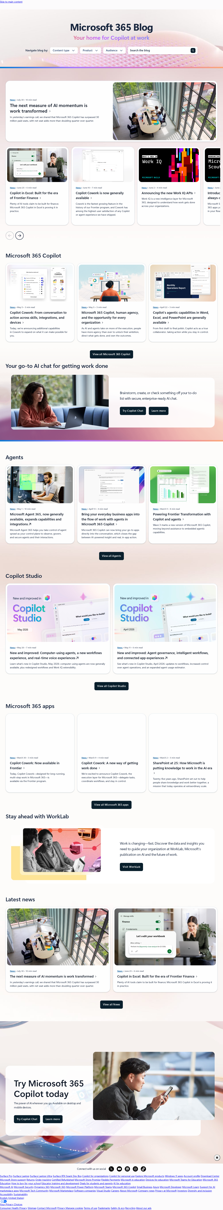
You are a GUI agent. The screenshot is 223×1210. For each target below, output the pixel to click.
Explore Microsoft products (149, 1176)
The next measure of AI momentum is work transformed (48, 108)
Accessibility (6, 1194)
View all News (111, 1004)
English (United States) (12, 1198)
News (13, 100)
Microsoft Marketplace (61, 1190)
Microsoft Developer (171, 1187)
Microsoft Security (24, 1187)
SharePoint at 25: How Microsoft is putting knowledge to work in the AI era (182, 765)
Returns (30, 1179)
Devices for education (157, 1179)
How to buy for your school (26, 1183)
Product (88, 50)
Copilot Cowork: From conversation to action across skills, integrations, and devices (38, 318)
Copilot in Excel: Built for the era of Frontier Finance (34, 195)
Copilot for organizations (95, 1176)
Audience (111, 50)
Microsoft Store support (13, 1179)
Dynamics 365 (42, 1187)
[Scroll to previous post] (10, 235)
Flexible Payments (110, 1179)
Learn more (159, 410)
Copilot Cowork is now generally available (100, 195)
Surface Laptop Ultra (41, 1176)
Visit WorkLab (131, 866)
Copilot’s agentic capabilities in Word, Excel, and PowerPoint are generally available (181, 318)
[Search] (193, 50)
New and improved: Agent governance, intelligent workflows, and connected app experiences (163, 655)
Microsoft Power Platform (80, 1187)
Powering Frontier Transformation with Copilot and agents (182, 516)
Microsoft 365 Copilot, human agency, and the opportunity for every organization (110, 318)
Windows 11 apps (174, 1176)
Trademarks (104, 1208)
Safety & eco (118, 1208)
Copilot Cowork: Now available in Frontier (34, 765)
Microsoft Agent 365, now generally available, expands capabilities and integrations (37, 519)
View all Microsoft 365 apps (111, 804)
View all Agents (111, 555)
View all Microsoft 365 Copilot (111, 354)
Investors (182, 1190)
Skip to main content (11, 1)
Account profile (192, 1176)
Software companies (85, 1190)
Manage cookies (74, 1208)
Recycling (130, 1208)
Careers (115, 1190)
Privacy (61, 1208)
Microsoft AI (6, 1187)
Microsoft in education (133, 1179)
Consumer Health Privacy (13, 1208)
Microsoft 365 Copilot (124, 1187)
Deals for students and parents (96, 1183)
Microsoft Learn (190, 1187)
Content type (61, 50)
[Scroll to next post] (19, 235)
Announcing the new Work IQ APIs (168, 193)
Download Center (210, 1176)
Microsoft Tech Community (34, 1190)
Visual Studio (103, 1190)
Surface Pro (6, 1176)
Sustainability (21, 1194)
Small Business (144, 1187)
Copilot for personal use (122, 1176)
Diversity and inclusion (200, 1190)
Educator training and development (60, 1183)
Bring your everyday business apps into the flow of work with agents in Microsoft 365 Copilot (111, 519)
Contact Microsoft (47, 1208)
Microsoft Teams (103, 1187)
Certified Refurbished (63, 1179)
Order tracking (43, 1179)
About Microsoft (128, 1190)
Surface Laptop (21, 1176)
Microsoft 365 (58, 1187)
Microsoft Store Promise (88, 1179)
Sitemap (32, 1208)
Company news (146, 1190)
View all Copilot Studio (111, 686)
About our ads (143, 1208)
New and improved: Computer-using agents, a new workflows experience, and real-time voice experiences (56, 655)
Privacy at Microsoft (166, 1190)
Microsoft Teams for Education (186, 1179)
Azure (156, 1187)
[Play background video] (217, 1157)
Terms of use (90, 1208)
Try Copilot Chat (133, 410)
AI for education (122, 1183)
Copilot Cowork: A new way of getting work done (110, 765)
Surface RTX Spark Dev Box (67, 1176)
